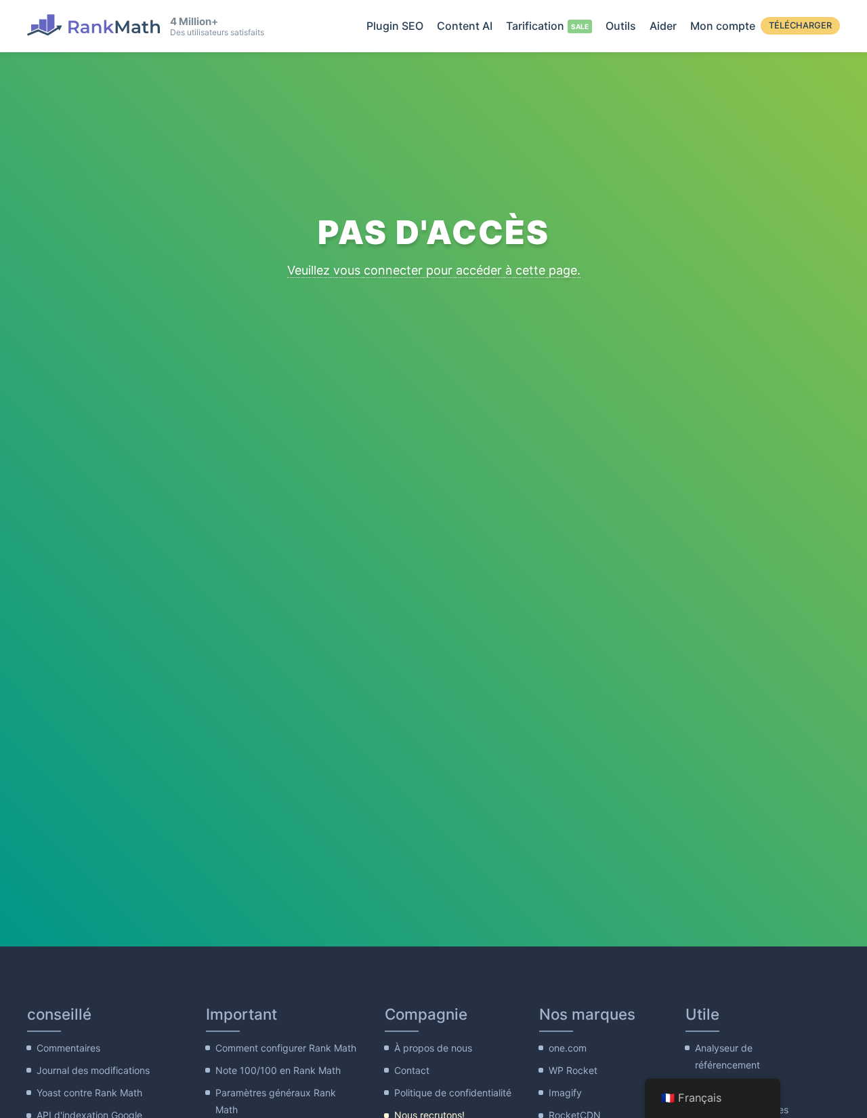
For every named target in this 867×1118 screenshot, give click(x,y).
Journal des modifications (93, 1070)
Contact (411, 1070)
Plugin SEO (394, 26)
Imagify (565, 1092)
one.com (568, 1048)
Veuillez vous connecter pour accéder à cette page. (433, 270)
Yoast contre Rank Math (89, 1092)
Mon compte (722, 26)
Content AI (464, 26)
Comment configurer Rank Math (285, 1048)
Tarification (535, 26)
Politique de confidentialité (452, 1092)
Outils (621, 26)
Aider (663, 26)
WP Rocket (573, 1070)
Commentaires (68, 1048)
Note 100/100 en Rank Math (278, 1070)
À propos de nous (433, 1048)
